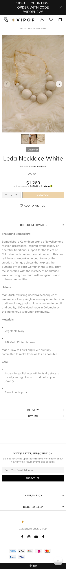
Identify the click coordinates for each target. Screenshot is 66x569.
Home (22, 28)
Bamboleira (39, 166)
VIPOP (23, 19)
